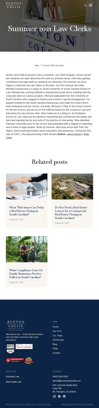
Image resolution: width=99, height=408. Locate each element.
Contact (56, 353)
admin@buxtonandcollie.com (67, 380)
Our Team (57, 335)
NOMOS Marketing (83, 404)
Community (58, 339)
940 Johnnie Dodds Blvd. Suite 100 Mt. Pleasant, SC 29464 (65, 388)
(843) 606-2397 (60, 376)
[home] (13, 5)
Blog (37, 65)
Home (56, 326)
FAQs (55, 348)
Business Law (12, 376)
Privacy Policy (44, 404)
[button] (90, 5)
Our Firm (57, 331)
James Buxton (74, 134)
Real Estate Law (13, 381)
